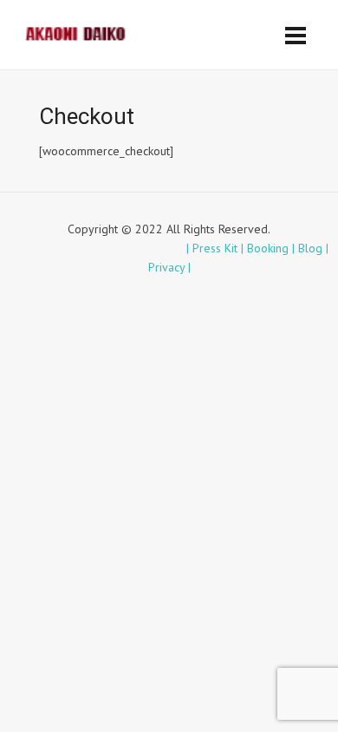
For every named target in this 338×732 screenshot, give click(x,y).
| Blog (309, 248)
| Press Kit (213, 248)
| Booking (266, 248)
